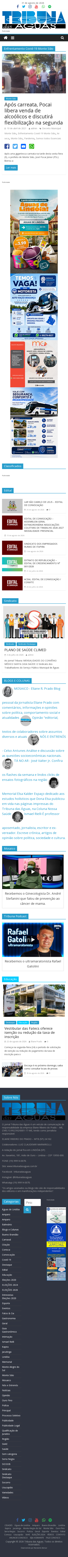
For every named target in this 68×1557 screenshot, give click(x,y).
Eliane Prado (36, 1041)
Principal (6, 1410)
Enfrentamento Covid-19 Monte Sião (37, 133)
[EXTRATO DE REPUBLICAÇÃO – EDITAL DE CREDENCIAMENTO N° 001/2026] (12, 560)
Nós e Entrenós (10, 1385)
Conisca (6, 1249)
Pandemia (29, 138)
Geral (4, 1323)
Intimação (7, 1336)
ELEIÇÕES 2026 (10, 1289)
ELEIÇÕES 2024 (10, 1284)
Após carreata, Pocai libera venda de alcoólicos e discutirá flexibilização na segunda (33, 113)
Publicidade (8, 1420)
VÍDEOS (50, 1534)
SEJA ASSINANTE (37, 1537)
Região (34, 1022)
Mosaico (6, 1380)
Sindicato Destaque (27, 644)
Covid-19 (6, 1259)
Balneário (7, 1224)
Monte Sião (11, 98)
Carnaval (6, 1239)
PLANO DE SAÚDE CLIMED (25, 649)
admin (34, 128)
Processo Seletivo (11, 1415)
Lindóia (5, 1356)
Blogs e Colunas (10, 1229)
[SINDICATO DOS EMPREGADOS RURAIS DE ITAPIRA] (12, 543)
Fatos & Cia (8, 1313)
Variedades (7, 1492)
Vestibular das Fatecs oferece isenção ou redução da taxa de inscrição (29, 1032)
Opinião (6, 1395)
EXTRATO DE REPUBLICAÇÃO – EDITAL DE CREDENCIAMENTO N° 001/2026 (42, 563)
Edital (5, 1269)
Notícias (6, 1390)
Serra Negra (8, 1459)
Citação (6, 1244)
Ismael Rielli (8, 1341)
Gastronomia (8, 1318)
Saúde (5, 1448)
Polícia (5, 1405)
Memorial (7, 1361)
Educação (23, 1022)
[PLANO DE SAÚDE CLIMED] (34, 608)
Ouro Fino (7, 1400)
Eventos (6, 1308)
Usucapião (7, 1487)
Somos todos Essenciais (48, 138)
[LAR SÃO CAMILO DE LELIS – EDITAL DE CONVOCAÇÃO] (12, 501)
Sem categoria (9, 1453)
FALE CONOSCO (53, 1537)
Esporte (6, 1303)
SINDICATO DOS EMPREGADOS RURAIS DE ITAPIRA (40, 545)
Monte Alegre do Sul (32, 1528)
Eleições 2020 (9, 1279)
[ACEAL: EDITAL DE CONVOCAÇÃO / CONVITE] (12, 579)
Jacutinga (6, 1351)
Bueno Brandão (10, 1234)
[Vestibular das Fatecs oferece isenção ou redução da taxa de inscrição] (34, 987)
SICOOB (6, 1464)
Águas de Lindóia (11, 1209)
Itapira (5, 1346)
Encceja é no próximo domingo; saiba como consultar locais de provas (43, 1067)
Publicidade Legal (11, 1425)
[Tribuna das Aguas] (5, 37)
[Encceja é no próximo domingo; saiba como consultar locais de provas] (12, 1065)
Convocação (8, 1254)
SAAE (4, 1443)
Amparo (6, 1214)
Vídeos (5, 1497)
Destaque (10, 1022)
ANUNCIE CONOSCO (18, 1537)
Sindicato (10, 644)
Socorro (6, 1482)
